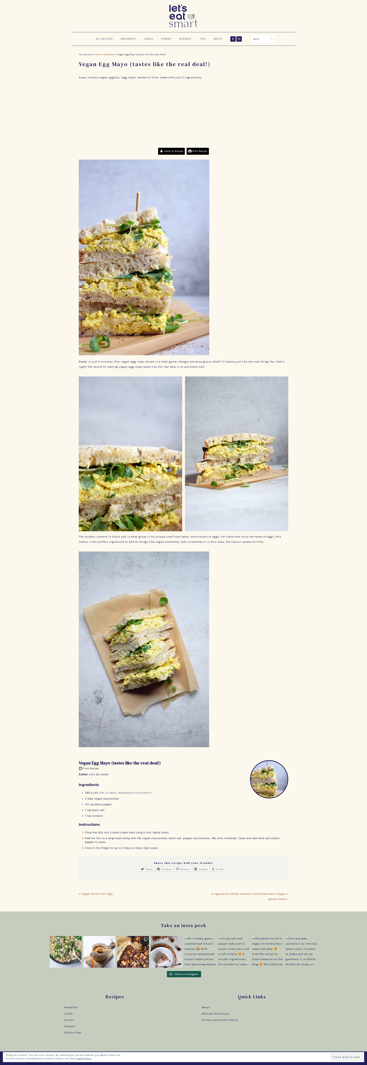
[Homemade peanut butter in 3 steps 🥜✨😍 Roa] (99, 952)
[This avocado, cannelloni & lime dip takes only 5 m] (301, 952)
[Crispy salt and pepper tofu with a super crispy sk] (234, 952)
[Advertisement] (183, 114)
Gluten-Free (72, 1032)
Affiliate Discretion (215, 1013)
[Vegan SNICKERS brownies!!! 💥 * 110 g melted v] (133, 952)
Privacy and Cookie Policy (220, 1020)
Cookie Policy (84, 1058)
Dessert (70, 1026)
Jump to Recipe (173, 151)
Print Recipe (199, 151)
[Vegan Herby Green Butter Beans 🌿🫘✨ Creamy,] (65, 952)
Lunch (68, 1013)
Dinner (69, 1020)
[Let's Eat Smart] (183, 28)
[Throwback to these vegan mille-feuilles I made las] (268, 952)
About (206, 1007)
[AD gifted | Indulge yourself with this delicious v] (167, 952)
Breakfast (71, 1007)
